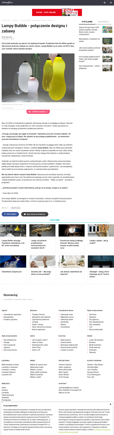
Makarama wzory (67, 317)
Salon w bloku (37, 342)
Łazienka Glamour (8, 372)
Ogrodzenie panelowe (40, 319)
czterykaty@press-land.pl (69, 388)
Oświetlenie (65, 327)
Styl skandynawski (96, 322)
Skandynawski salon (40, 345)
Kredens (92, 342)
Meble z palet (35, 377)
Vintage (6, 342)
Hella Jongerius (65, 367)
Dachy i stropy (37, 324)
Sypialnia (5, 397)
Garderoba (65, 322)
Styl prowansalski (96, 329)
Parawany (93, 350)
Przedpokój (6, 400)
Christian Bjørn (92, 367)
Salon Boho (36, 347)
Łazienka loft (7, 375)
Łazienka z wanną (9, 370)
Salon (4, 388)
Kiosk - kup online (46, 12)
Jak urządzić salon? (40, 340)
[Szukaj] (105, 3)
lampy (51, 145)
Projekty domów (38, 314)
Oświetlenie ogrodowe (12, 314)
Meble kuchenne (36, 375)
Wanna (63, 324)
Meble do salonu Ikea (38, 365)
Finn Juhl (90, 377)
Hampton (92, 317)
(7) (40, 112)
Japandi (7, 347)
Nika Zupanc (63, 372)
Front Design (64, 377)
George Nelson (93, 372)
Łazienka (5, 393)
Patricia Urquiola (65, 365)
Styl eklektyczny (10, 340)
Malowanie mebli (36, 367)
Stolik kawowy (94, 347)
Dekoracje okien (67, 319)
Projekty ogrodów (10, 319)
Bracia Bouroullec (65, 370)
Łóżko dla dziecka (96, 340)
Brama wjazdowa (38, 329)
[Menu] (111, 3)
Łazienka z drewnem (10, 367)
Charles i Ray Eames (95, 365)
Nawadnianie (8, 317)
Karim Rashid (64, 375)
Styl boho (92, 314)
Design (15, 20)
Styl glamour (94, 319)
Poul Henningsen (93, 375)
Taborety (92, 352)
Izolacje (35, 322)
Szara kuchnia (66, 342)
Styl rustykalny (94, 324)
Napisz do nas (64, 393)
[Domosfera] (7, 3)
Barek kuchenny (95, 345)
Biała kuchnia (66, 340)
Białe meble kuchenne (38, 372)
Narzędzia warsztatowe (41, 317)
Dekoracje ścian (67, 314)
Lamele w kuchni (67, 350)
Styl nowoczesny (10, 350)
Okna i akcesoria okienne (41, 327)
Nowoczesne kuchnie (69, 347)
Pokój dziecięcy (8, 395)
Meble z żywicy (36, 370)
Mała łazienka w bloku (10, 365)
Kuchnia (5, 390)
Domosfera (6, 20)
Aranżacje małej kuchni (69, 345)
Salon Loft (36, 350)
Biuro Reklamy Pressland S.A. (70, 390)
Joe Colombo (92, 370)
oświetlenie (15, 208)
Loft (90, 327)
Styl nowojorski (9, 345)
